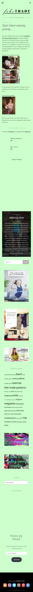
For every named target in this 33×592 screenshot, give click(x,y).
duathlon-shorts (8, 383)
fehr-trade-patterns (15, 387)
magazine (9, 403)
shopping (8, 418)
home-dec (6, 391)
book (8, 374)
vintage (19, 422)
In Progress (11, 131)
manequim (19, 404)
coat (23, 374)
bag (5, 374)
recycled (13, 410)
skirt (21, 418)
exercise (16, 383)
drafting (16, 378)
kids (21, 391)
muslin (12, 407)
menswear (7, 407)
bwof (19, 374)
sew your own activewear (12, 414)
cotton (6, 379)
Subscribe (16, 559)
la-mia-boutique (7, 399)
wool (6, 425)
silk (14, 418)
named (20, 407)
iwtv (10, 391)
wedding (24, 422)
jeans (18, 391)
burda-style (13, 374)
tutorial (14, 422)
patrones (7, 411)
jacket (13, 391)
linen (15, 399)
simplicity (18, 418)
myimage (17, 407)
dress (21, 378)
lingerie (19, 399)
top (25, 417)
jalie (16, 391)
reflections (27, 131)
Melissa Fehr (20, 581)
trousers (7, 421)
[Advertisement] (16, 510)
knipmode (8, 395)
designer (10, 379)
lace (12, 399)
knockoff (20, 396)
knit (16, 395)
